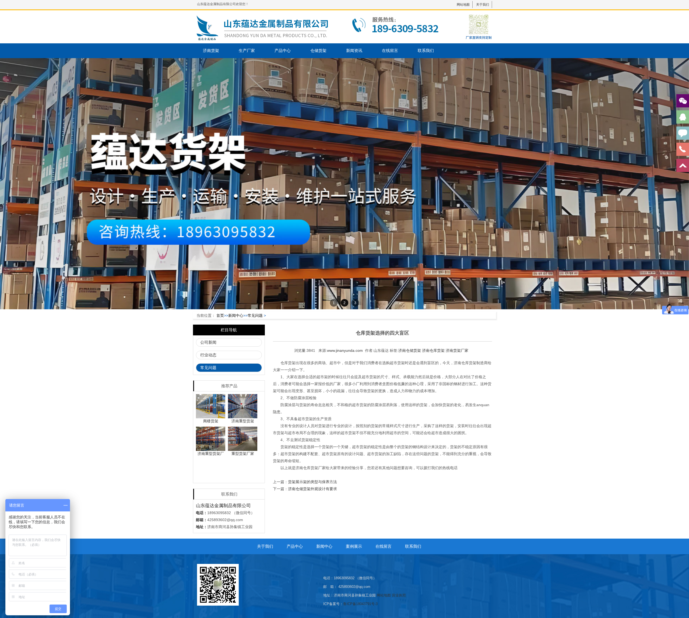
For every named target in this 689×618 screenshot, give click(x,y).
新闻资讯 (354, 50)
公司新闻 (208, 342)
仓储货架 (318, 50)
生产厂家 (247, 50)
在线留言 (390, 50)
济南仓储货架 (409, 350)
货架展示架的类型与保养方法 (312, 482)
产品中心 (283, 50)
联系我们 (426, 50)
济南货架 (211, 50)
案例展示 (354, 546)
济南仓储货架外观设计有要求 (312, 489)
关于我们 (482, 4)
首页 (220, 315)
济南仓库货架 (433, 350)
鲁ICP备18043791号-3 (360, 604)
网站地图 (463, 4)
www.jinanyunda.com (345, 350)
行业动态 (208, 355)
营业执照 (399, 595)
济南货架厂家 (457, 350)
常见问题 (255, 315)
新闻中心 (235, 315)
